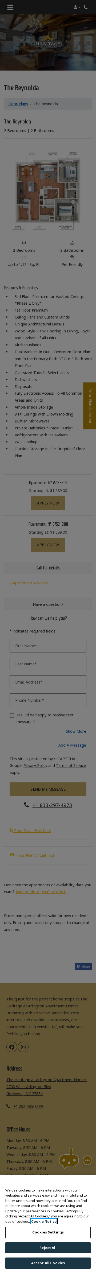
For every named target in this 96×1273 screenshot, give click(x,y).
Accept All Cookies (48, 1262)
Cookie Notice (44, 1221)
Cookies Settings (48, 1232)
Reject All (47, 1247)
